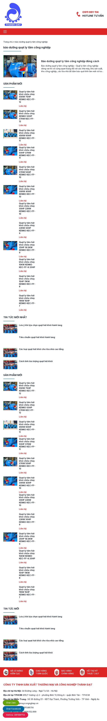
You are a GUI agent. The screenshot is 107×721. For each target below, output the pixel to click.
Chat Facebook (13, 709)
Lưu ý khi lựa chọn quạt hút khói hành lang (40, 325)
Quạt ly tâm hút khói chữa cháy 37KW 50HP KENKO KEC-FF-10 (27, 172)
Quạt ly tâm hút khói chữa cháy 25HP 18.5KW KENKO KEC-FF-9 (27, 247)
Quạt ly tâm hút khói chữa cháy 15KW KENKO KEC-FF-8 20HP (27, 263)
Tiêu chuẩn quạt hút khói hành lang (37, 337)
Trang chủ (8, 42)
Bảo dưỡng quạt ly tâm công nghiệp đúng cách (70, 61)
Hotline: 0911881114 (15, 715)
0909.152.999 (30, 711)
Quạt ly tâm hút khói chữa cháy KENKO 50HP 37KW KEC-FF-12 (27, 116)
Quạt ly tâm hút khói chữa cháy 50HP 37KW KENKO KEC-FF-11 (27, 152)
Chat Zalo (11, 702)
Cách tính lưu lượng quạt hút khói (36, 361)
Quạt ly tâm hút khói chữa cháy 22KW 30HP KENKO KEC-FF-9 (27, 228)
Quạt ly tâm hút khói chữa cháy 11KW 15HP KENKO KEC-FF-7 (27, 300)
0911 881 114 (90, 12)
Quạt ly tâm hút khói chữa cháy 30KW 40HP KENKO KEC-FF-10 (27, 191)
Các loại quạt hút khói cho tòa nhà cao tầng (41, 349)
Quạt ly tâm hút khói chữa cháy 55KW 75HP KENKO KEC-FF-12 (27, 96)
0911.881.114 (28, 707)
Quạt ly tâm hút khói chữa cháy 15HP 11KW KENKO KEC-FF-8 (27, 281)
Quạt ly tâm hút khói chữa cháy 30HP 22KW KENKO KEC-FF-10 (27, 208)
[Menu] (5, 31)
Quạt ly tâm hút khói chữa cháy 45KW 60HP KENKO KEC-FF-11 (27, 135)
